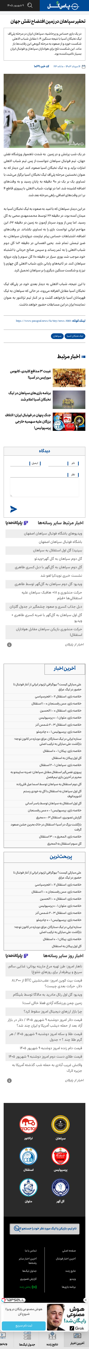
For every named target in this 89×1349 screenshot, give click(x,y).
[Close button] (85, 1300)
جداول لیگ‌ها (29, 1271)
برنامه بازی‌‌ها (69, 1287)
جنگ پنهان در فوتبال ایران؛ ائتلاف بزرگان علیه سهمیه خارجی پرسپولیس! (28, 422)
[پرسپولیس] (60, 1156)
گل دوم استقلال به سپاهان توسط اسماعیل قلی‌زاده (48, 784)
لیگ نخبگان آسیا (75, 336)
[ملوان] (28, 1187)
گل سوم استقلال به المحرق (64, 844)
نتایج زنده (70, 1271)
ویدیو (73, 1279)
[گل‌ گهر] (60, 1187)
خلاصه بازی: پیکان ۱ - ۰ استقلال (62, 751)
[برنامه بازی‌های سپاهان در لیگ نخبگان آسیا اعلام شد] (69, 400)
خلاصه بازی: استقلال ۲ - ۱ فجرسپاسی (58, 696)
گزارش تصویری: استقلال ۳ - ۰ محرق (58, 817)
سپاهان (57, 336)
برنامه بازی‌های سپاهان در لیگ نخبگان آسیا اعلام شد (29, 397)
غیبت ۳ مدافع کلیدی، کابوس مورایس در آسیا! (30, 375)
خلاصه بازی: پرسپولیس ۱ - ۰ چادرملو (58, 732)
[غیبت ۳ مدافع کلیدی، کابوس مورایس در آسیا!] (69, 378)
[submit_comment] (14, 509)
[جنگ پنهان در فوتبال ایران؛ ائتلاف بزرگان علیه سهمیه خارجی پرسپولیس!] (69, 422)
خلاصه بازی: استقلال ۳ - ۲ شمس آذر (58, 725)
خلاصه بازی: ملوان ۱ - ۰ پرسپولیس (60, 718)
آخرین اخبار (65, 669)
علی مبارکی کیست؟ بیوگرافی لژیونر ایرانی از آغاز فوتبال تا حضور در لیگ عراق (47, 687)
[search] (28, 5)
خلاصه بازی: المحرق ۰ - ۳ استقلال (60, 837)
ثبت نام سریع (23, 1325)
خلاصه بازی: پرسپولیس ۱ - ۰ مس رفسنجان (54, 810)
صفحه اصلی (69, 1251)
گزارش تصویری (28, 1279)
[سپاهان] (60, 1124)
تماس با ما (31, 1251)
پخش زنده (25, 1287)
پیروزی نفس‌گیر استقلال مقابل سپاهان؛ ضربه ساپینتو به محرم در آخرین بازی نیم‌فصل (45, 775)
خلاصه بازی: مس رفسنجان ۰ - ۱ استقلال (56, 704)
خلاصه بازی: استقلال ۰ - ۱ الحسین (60, 711)
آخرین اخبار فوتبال (66, 1259)
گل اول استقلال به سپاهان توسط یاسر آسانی (53, 803)
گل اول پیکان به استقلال (66, 758)
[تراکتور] (28, 1124)
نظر (73, 475)
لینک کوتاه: (78, 321)
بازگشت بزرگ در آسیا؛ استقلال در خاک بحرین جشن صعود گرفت (46, 827)
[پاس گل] (63, 5)
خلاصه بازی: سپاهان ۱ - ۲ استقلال (60, 765)
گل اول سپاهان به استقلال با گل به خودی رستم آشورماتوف (52, 794)
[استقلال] (28, 1156)
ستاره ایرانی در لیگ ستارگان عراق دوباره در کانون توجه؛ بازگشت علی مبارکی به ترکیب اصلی (47, 742)
